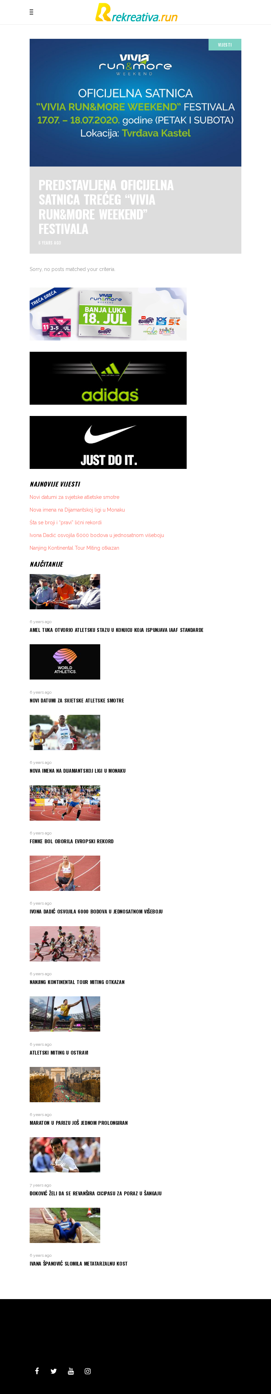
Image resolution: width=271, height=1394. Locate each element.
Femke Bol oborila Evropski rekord (72, 841)
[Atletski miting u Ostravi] (135, 1014)
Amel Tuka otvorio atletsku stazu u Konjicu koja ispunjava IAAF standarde (117, 629)
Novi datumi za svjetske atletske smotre (74, 497)
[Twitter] (54, 1371)
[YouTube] (71, 1371)
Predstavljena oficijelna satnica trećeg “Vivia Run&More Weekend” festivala (106, 206)
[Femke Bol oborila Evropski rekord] (135, 803)
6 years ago (49, 243)
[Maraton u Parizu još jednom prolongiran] (135, 1084)
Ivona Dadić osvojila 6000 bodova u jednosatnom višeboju (97, 535)
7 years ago (40, 1185)
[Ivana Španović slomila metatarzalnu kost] (135, 1225)
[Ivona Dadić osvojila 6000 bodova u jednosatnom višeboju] (135, 873)
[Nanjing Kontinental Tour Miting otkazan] (135, 943)
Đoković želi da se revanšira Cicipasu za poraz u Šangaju (95, 1193)
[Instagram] (87, 1371)
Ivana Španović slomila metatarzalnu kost (79, 1263)
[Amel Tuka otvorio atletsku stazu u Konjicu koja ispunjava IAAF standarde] (135, 591)
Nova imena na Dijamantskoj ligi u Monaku (77, 510)
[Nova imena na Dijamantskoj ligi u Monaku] (135, 732)
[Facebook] (37, 1371)
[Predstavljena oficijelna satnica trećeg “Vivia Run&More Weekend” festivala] (135, 146)
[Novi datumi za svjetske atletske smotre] (135, 662)
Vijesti (225, 45)
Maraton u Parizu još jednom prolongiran (79, 1122)
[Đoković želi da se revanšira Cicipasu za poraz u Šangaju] (135, 1154)
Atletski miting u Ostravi (59, 1052)
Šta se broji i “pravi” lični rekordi (66, 522)
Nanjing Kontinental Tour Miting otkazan (74, 548)
